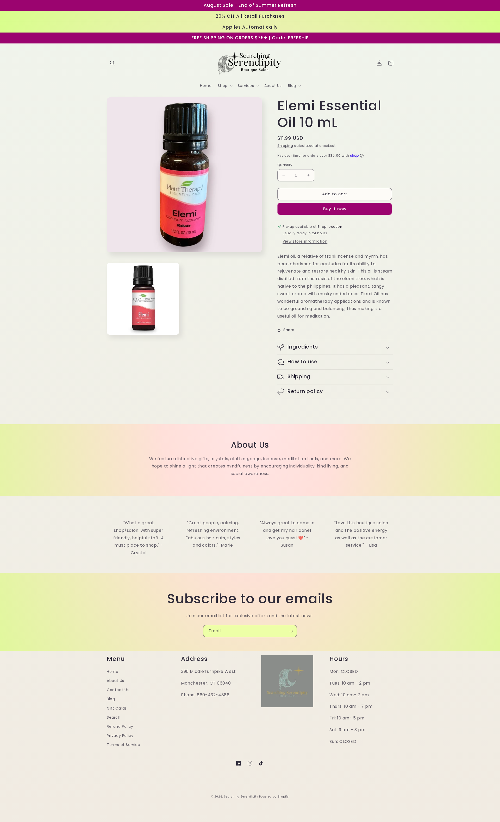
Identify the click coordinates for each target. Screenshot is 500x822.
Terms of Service (123, 744)
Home (112, 671)
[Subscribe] (291, 631)
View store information (305, 241)
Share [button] (289, 329)
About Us (115, 680)
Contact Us (118, 689)
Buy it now (334, 209)
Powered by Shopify (274, 797)
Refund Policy (120, 726)
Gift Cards (117, 708)
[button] (112, 63)
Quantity (284, 164)
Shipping (285, 145)
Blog (111, 698)
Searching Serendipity (241, 797)
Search (114, 717)
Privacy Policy (120, 735)
